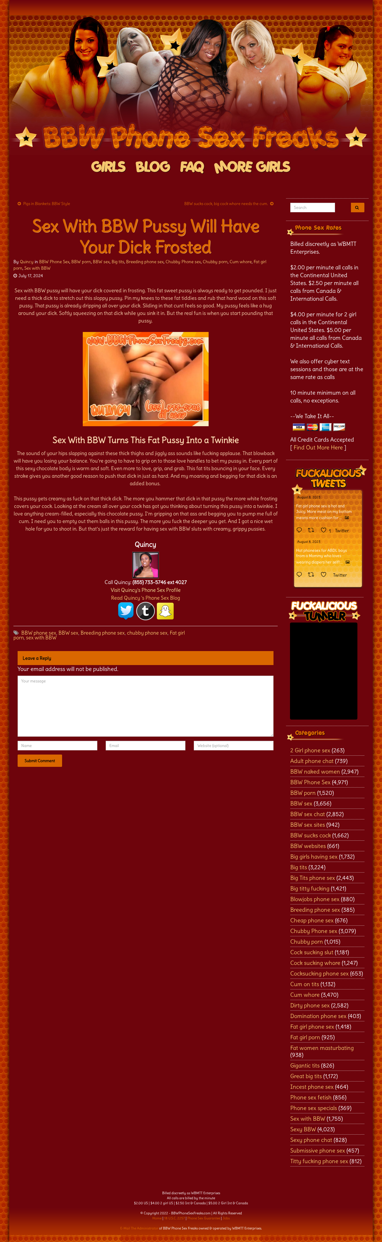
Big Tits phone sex (312, 877)
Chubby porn (215, 261)
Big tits (118, 261)
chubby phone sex (147, 633)
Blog (153, 168)
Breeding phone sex (145, 261)
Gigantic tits (305, 1065)
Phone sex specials (313, 1107)
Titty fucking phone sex (319, 1161)
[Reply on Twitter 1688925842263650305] (300, 530)
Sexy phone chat (311, 1139)
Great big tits (306, 1076)
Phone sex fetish (311, 1097)
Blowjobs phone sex (314, 898)
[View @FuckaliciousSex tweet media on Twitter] (346, 517)
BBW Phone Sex (54, 261)
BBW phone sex (38, 633)
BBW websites (308, 845)
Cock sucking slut (311, 952)
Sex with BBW (37, 268)
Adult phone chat (312, 760)
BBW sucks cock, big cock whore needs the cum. (226, 203)
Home (157, 1218)
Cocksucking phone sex (319, 973)
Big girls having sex (314, 856)
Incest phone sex (312, 1086)
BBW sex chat (307, 813)
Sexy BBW (303, 1129)
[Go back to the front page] (191, 85)
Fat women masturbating (322, 1047)
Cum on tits (304, 984)
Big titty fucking (309, 888)
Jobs (226, 1218)
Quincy (27, 261)
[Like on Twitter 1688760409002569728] (325, 575)
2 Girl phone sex (310, 750)
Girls (108, 168)
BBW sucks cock (310, 835)
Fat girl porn (305, 1037)
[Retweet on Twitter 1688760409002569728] (312, 575)
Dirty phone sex (310, 1005)
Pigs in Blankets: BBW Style (46, 203)
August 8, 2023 (308, 497)
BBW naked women (315, 771)
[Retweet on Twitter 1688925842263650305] (312, 530)
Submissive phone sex (317, 1150)
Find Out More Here (318, 447)
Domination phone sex (318, 1015)
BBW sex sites (307, 824)
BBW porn (81, 261)
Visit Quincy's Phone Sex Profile (146, 590)
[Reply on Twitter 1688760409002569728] (300, 575)
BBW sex (101, 261)
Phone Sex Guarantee (203, 1218)
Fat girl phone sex (312, 1026)
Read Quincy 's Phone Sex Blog (145, 598)
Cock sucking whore (315, 962)
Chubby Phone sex (183, 261)
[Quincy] (145, 563)
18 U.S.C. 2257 (174, 1218)
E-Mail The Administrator (139, 1228)
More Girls (252, 168)
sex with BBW (41, 637)
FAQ (192, 168)
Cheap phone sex (312, 920)
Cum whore (241, 261)
